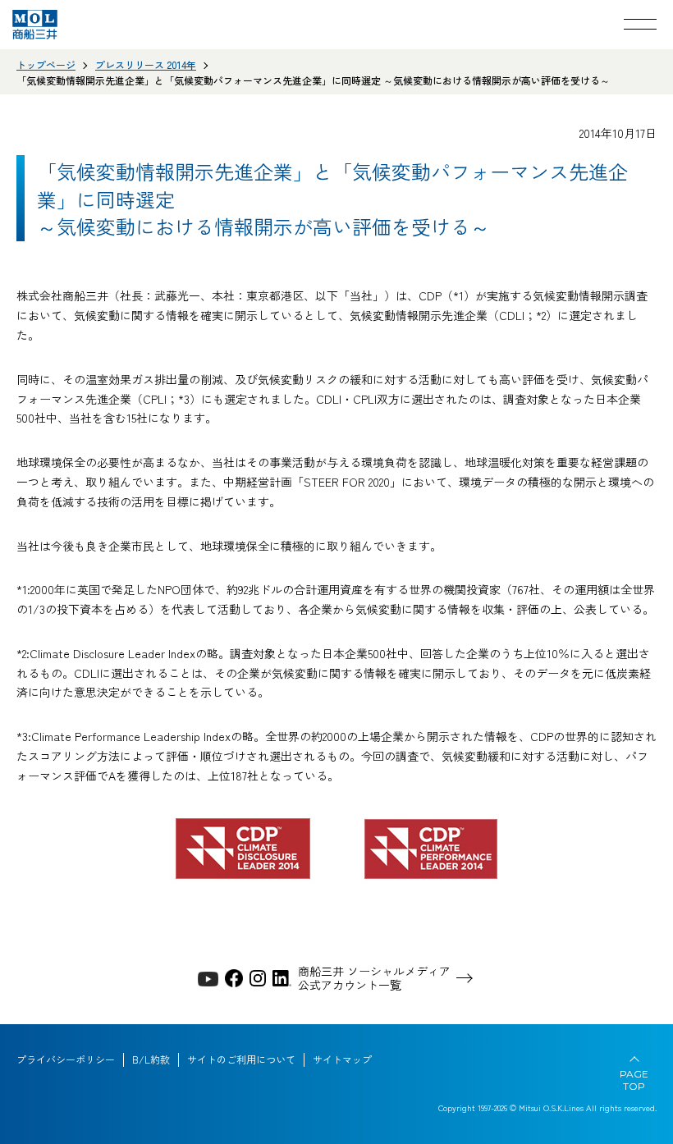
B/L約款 (151, 1059)
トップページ (46, 64)
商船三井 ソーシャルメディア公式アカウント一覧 (374, 978)
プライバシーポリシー (65, 1059)
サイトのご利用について (241, 1059)
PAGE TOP (634, 1080)
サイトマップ (342, 1059)
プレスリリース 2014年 (145, 64)
